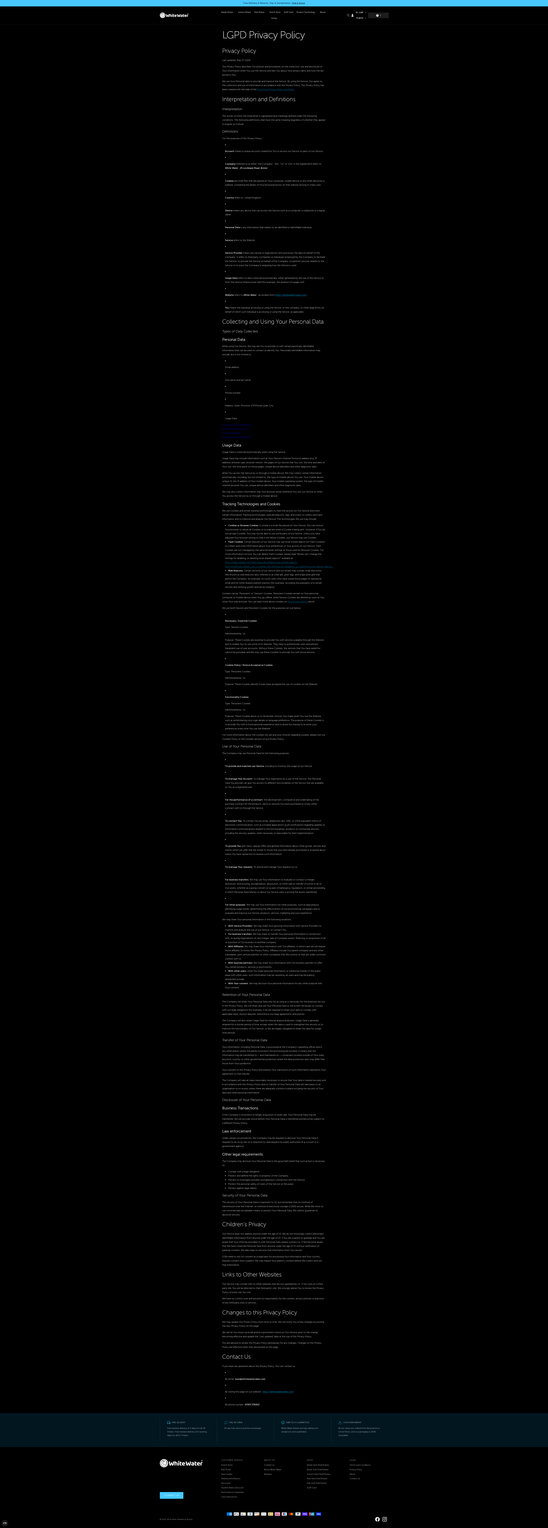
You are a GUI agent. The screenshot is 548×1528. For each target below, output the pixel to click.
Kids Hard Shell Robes (317, 1478)
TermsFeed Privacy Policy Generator (275, 89)
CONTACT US (171, 1495)
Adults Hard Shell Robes (318, 1465)
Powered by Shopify (185, 1519)
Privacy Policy (356, 1469)
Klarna (352, 1474)
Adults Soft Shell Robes (317, 1469)
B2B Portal (226, 1469)
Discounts (225, 1483)
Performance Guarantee (232, 1492)
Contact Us (269, 1465)
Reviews (268, 1474)
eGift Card (311, 1487)
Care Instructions (229, 1497)
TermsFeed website (298, 601)
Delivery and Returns (230, 1478)
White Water (172, 1519)
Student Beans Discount (232, 1487)
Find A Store (298, 3)
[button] (227, 12)
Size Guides (226, 1474)
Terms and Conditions (360, 1465)
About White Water (272, 1469)
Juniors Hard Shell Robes (318, 1474)
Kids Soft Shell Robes (317, 1483)
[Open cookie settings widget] (4, 1523)
